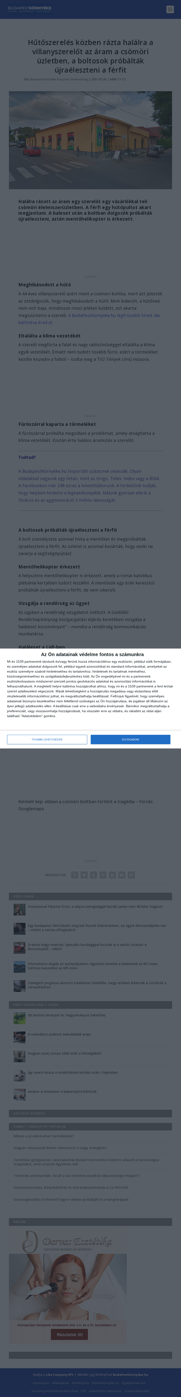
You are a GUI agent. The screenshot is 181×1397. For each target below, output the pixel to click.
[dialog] (90, 698)
